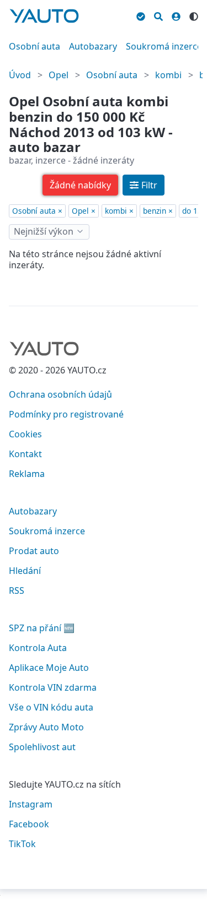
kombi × (119, 210)
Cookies (25, 434)
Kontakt (25, 454)
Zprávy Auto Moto (46, 727)
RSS (16, 590)
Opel (58, 75)
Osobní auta (34, 46)
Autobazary (93, 46)
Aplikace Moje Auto (49, 668)
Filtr (149, 185)
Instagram (30, 804)
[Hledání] (158, 15)
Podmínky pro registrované (66, 414)
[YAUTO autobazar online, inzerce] (44, 16)
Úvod (20, 75)
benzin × (158, 210)
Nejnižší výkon (43, 231)
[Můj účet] (176, 15)
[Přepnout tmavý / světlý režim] (193, 14)
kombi (168, 75)
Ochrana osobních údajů (60, 394)
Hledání (25, 571)
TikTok (22, 844)
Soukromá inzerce (164, 46)
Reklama (27, 474)
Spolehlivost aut (42, 747)
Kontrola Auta (38, 648)
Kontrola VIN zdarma (53, 687)
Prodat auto (34, 551)
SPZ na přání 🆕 (42, 628)
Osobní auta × (37, 210)
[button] (80, 185)
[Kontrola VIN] (141, 15)
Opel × (83, 210)
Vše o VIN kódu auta (51, 707)
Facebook (29, 824)
